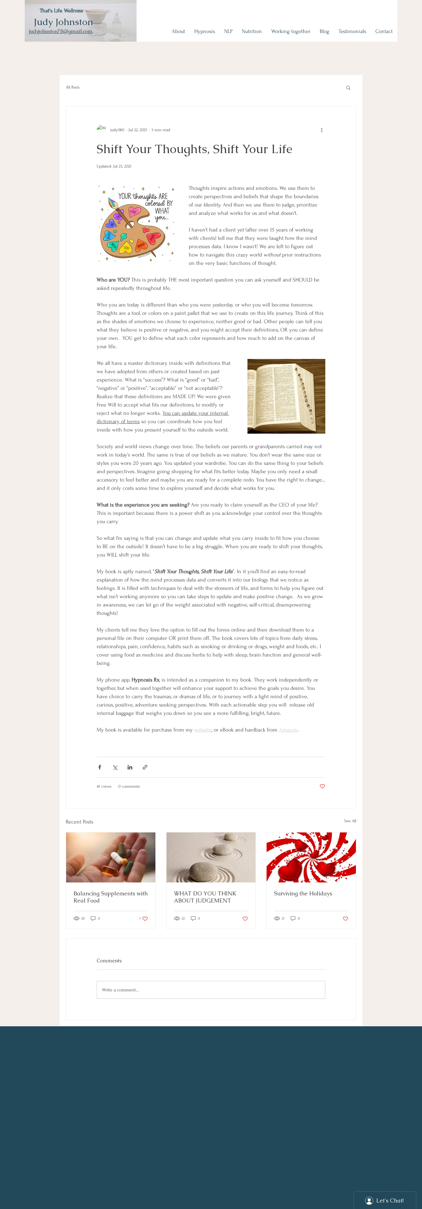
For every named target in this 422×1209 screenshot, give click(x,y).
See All (350, 821)
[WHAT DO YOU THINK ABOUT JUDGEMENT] (211, 857)
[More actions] (321, 129)
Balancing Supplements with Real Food (111, 897)
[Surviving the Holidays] (311, 857)
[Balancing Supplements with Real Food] (110, 857)
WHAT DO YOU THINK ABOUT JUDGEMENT (205, 897)
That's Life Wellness (61, 11)
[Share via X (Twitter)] (115, 767)
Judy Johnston (63, 22)
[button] (348, 87)
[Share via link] (145, 767)
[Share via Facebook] (100, 767)
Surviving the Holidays (303, 893)
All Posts (73, 87)
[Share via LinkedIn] (130, 767)
